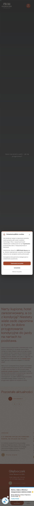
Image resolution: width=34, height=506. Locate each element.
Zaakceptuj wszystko (17, 263)
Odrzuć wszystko (17, 271)
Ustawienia (17, 268)
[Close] (29, 234)
